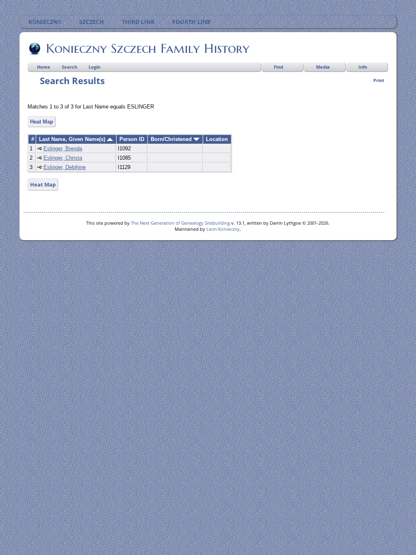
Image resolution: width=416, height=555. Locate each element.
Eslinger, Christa (62, 158)
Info (362, 67)
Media (323, 67)
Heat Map (41, 122)
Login (94, 67)
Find (278, 67)
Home (43, 67)
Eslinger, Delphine (64, 167)
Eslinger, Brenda (62, 148)
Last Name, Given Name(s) (73, 139)
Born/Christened (172, 139)
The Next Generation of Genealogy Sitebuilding (180, 223)
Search (69, 67)
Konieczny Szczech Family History (147, 48)
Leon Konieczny (223, 229)
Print (378, 80)
